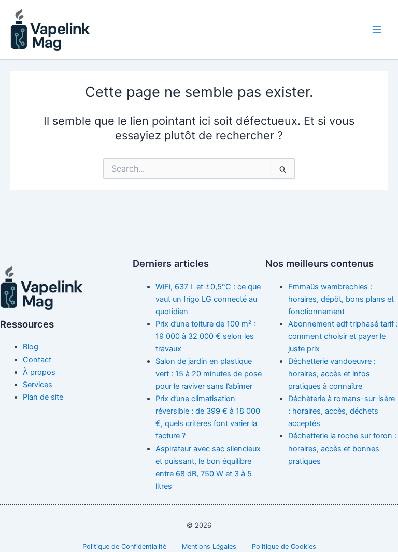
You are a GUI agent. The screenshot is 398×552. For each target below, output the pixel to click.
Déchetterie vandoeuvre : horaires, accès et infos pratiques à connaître (332, 374)
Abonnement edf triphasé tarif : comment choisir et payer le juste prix (343, 336)
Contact (37, 359)
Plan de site (43, 397)
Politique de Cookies (284, 546)
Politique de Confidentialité (124, 546)
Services (37, 384)
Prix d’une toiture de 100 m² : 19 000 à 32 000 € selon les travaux (205, 336)
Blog (30, 346)
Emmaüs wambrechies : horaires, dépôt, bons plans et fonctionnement (341, 299)
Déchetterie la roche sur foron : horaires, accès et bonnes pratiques (342, 448)
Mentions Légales (209, 546)
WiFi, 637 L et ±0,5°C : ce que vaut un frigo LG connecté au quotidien (208, 299)
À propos (39, 372)
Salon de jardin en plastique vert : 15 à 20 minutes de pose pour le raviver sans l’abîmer (208, 374)
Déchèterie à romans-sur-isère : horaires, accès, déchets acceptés (341, 411)
